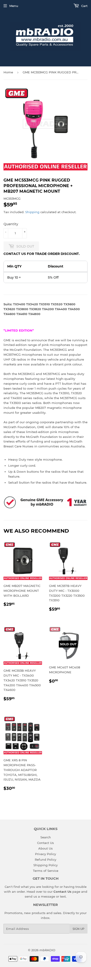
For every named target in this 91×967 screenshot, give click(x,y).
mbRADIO (47, 950)
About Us (45, 848)
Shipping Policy (45, 865)
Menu (13, 6)
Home (8, 72)
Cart (84, 6)
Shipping (32, 212)
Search (45, 837)
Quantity (11, 224)
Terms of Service (45, 871)
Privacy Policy (45, 854)
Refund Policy (45, 859)
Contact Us (45, 843)
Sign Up (78, 929)
